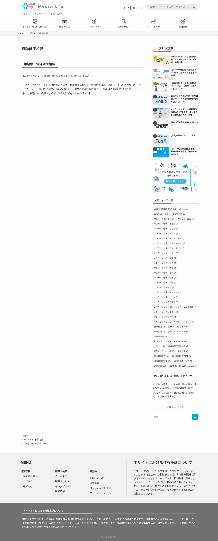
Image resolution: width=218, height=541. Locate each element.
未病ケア (159, 346)
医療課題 (159, 331)
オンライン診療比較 (186, 307)
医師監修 (183, 26)
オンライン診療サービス (166, 297)
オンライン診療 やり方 (166, 228)
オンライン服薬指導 (164, 219)
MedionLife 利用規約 (33, 439)
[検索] (194, 6)
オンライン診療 (186, 219)
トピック (28, 481)
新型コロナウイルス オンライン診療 (172, 341)
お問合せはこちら (175, 407)
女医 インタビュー (178, 331)
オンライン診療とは (164, 287)
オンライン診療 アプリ (166, 233)
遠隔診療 (160, 366)
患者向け (28, 486)
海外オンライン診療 (164, 351)
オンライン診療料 (163, 307)
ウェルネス (94, 26)
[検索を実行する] (195, 417)
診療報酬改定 (161, 356)
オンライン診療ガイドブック (168, 292)
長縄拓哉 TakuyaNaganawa (183, 366)
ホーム (126, 8)
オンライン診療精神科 (165, 317)
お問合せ (27, 436)
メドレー (189, 322)
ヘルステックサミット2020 (167, 322)
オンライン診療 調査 (165, 282)
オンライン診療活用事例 (166, 312)
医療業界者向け (31, 476)
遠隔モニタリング (183, 361)
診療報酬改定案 (162, 361)
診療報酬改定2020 (181, 356)
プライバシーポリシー (34, 443)
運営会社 (94, 483)
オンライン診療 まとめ (166, 224)
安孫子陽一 (160, 336)
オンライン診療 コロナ (166, 253)
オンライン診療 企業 (165, 258)
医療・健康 (64, 26)
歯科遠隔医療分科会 (178, 346)
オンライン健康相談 (175, 214)
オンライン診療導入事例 (166, 302)
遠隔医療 (25, 471)
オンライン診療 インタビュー (169, 238)
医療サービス (124, 26)
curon (158, 214)
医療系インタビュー (179, 327)
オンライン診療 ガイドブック (169, 243)
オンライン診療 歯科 (165, 273)
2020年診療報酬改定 (165, 209)
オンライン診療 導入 (165, 263)
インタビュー (153, 26)
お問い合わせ (137, 8)
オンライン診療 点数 (165, 278)
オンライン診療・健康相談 (34, 26)
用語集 (93, 471)
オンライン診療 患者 (165, 268)
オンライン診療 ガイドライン (169, 248)
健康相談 (159, 327)
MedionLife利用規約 (100, 488)
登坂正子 (183, 351)
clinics (183, 209)
